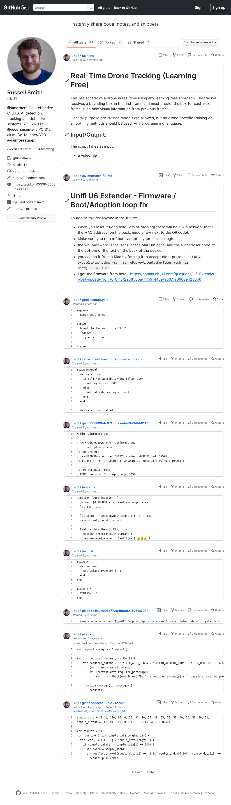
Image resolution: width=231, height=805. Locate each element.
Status (94, 793)
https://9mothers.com (29, 178)
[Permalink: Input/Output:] (67, 134)
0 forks (181, 299)
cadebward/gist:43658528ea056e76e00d (98, 711)
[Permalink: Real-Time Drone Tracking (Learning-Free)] (67, 80)
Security (81, 793)
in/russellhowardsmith (28, 202)
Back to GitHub (125, 7)
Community (109, 793)
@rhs (16, 195)
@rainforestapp (20, 140)
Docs (123, 793)
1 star (220, 299)
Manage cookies (154, 793)
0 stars (219, 55)
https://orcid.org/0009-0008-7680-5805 (34, 186)
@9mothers (17, 107)
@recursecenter (21, 129)
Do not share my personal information (192, 793)
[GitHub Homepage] (18, 793)
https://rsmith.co (25, 208)
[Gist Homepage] (17, 7)
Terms (55, 793)
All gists (104, 7)
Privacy (67, 793)
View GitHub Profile (31, 218)
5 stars (219, 175)
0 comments (199, 55)
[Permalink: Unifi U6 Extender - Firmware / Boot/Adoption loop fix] (67, 200)
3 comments (199, 175)
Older (151, 772)
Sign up (218, 7)
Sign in (201, 7)
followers (22, 149)
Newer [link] (137, 772)
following (44, 149)
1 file (165, 55)
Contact (135, 793)
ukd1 (75, 55)
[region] (143, 114)
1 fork (180, 55)
